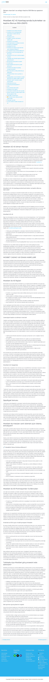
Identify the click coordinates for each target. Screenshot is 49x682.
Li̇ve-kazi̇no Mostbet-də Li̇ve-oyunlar (15, 90)
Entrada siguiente (43, 639)
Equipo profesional (30, 656)
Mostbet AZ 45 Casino (12, 89)
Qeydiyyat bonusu (11, 46)
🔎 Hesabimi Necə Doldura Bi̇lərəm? (15, 50)
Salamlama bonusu (11, 83)
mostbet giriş (7, 14)
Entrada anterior (5, 639)
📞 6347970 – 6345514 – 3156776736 (41, 655)
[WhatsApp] (15, 655)
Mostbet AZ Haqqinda (12, 44)
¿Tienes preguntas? (30, 661)
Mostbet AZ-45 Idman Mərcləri (14, 30)
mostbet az (39, 162)
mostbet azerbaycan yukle (15, 228)
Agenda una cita (29, 654)
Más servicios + (4, 661)
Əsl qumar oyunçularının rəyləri (14, 61)
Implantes (3, 657)
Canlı (8, 86)
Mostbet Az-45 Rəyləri (12, 41)
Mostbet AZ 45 (10, 36)
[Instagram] (18, 655)
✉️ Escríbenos (41, 657)
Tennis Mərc (10, 63)
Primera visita (29, 653)
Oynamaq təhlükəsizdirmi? (13, 84)
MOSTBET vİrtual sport (12, 95)
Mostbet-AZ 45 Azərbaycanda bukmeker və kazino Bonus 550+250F (14, 34)
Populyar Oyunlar (11, 100)
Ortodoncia (4, 659)
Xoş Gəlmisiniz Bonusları (13, 87)
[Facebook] (21, 655)
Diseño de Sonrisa (5, 656)
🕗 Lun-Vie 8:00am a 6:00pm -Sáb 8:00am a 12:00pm (43, 661)
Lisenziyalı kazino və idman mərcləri (15, 43)
